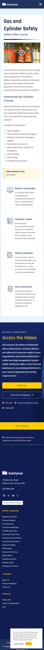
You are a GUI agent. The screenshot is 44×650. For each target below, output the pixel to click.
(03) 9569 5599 (8, 488)
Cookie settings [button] (19, 644)
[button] (40, 4)
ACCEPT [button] (29, 643)
